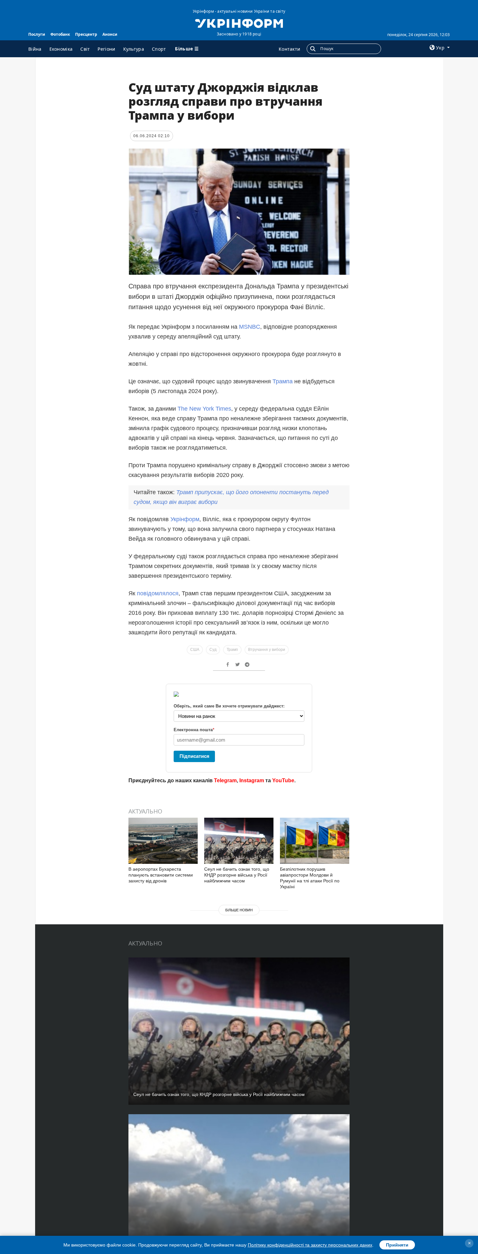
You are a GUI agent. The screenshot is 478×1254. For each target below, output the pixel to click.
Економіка (61, 49)
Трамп (232, 649)
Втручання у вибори (266, 649)
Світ (85, 49)
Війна (35, 49)
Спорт (159, 49)
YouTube (283, 780)
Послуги (36, 34)
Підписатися (194, 756)
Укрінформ (184, 519)
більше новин (239, 910)
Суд (213, 649)
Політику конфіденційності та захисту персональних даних (310, 1244)
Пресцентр (86, 34)
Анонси (109, 34)
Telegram (225, 780)
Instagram (251, 780)
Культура (133, 49)
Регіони (106, 49)
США (194, 649)
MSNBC (249, 326)
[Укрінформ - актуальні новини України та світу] (239, 22)
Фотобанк (60, 34)
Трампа (283, 381)
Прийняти (397, 1244)
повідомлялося (158, 593)
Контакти (289, 49)
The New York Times (204, 408)
